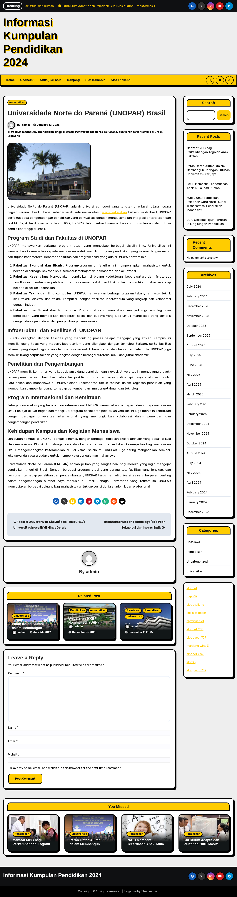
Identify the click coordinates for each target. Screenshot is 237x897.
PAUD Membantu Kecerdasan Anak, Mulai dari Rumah (146, 844)
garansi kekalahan (113, 212)
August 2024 (196, 453)
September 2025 (198, 335)
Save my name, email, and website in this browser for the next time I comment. (66, 768)
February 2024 (197, 492)
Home (10, 80)
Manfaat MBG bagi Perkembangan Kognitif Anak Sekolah (207, 152)
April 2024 (194, 482)
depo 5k (192, 596)
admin (26, 125)
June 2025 (194, 365)
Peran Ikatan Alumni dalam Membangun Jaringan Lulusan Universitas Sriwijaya (208, 170)
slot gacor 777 (196, 637)
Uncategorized (197, 561)
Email (13, 741)
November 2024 (198, 433)
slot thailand (195, 604)
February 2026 (197, 296)
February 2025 (197, 404)
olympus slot (195, 621)
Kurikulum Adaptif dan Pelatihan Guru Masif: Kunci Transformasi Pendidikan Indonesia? (202, 846)
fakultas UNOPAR (24, 132)
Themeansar (149, 891)
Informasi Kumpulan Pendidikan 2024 (52, 875)
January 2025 (197, 414)
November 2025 (198, 316)
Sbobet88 (27, 80)
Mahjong (73, 80)
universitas (17, 102)
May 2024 (194, 473)
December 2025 (198, 306)
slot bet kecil (195, 654)
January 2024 (197, 502)
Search (208, 103)
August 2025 (196, 345)
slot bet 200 (195, 629)
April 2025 (194, 384)
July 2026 (194, 286)
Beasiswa (133, 610)
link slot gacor (196, 613)
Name (13, 727)
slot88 (191, 662)
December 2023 (198, 512)
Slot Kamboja (95, 80)
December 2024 (198, 424)
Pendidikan (77, 610)
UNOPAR (14, 136)
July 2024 (194, 463)
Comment (16, 673)
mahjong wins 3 (198, 646)
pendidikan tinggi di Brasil (56, 132)
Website (13, 754)
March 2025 (195, 394)
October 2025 (196, 326)
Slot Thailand (121, 80)
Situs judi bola (50, 80)
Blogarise (129, 891)
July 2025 (194, 355)
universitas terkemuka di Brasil (141, 132)
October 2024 (196, 443)
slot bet (192, 588)
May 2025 (194, 375)
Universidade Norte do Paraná (97, 132)
